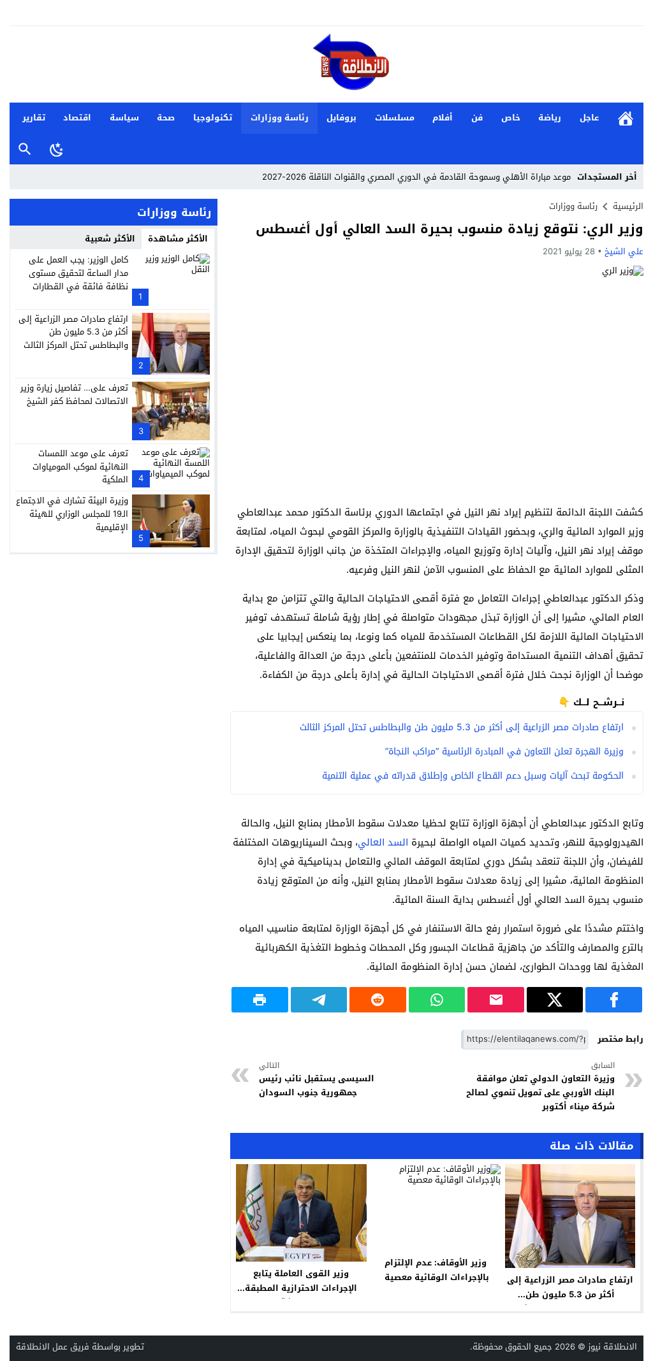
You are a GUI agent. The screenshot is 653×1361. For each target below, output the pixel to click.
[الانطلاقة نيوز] (326, 65)
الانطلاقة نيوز (612, 1347)
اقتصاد (77, 118)
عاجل (589, 118)
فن (477, 118)
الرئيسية (626, 118)
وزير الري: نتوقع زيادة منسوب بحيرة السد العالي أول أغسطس (449, 229)
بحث (25, 149)
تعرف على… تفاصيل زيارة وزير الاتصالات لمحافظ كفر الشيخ (74, 394)
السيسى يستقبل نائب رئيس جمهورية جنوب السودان (316, 1079)
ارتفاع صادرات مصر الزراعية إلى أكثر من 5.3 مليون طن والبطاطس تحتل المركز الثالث (462, 727)
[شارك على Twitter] (555, 999)
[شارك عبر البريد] (496, 999)
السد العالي (383, 842)
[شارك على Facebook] (614, 999)
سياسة (124, 118)
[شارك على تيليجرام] (319, 999)
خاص (510, 118)
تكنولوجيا (212, 118)
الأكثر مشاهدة (178, 239)
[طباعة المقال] (260, 999)
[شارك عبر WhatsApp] (437, 999)
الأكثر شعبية (110, 239)
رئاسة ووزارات (280, 118)
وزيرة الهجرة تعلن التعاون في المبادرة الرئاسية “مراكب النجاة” (504, 751)
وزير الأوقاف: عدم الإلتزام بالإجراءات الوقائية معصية (435, 1270)
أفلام (442, 118)
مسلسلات (395, 118)
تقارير (33, 118)
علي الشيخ (624, 251)
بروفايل (341, 118)
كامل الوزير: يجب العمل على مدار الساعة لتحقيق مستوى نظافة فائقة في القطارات (78, 273)
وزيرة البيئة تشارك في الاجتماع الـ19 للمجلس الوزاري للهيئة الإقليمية (72, 514)
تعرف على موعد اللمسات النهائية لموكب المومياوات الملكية (80, 466)
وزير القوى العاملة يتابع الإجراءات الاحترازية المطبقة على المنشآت (301, 1288)
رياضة (549, 118)
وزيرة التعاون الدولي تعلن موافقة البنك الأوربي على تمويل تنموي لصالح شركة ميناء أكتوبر (540, 1087)
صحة (166, 118)
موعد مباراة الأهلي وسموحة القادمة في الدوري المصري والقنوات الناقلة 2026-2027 (416, 177)
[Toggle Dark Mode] (56, 149)
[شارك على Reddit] (378, 999)
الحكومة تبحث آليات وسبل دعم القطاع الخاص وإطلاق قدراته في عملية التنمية (473, 775)
